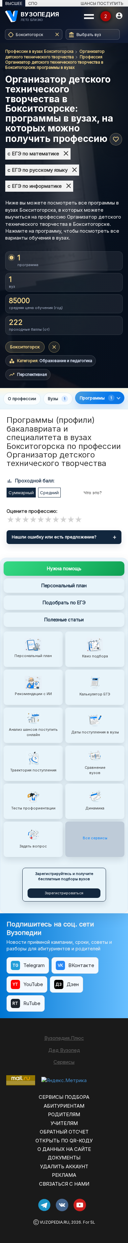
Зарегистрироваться (64, 893)
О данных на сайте (64, 1149)
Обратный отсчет (64, 1132)
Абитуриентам (64, 1106)
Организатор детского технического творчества (55, 54)
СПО (32, 3)
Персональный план (64, 585)
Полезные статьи (64, 619)
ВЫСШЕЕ (13, 3)
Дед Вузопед (64, 1050)
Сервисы (64, 1062)
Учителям (64, 1123)
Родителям (64, 1114)
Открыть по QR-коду (64, 1140)
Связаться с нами (64, 1184)
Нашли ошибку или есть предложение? (54, 536)
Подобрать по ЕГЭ (64, 602)
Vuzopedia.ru (54, 1222)
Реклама (64, 1175)
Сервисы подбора (64, 1097)
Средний (49, 492)
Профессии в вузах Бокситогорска (39, 51)
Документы (64, 1158)
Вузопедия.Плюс (64, 1038)
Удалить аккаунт (64, 1166)
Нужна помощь (64, 568)
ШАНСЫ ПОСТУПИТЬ (102, 3)
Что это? (93, 492)
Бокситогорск (25, 346)
